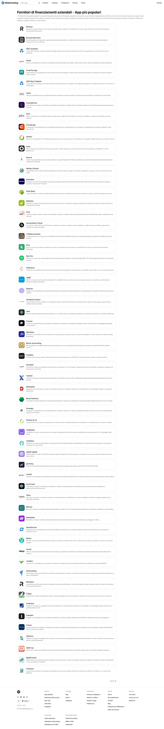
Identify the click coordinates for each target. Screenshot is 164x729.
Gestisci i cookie (21, 705)
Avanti (112, 681)
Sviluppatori (65, 3)
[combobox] (26, 700)
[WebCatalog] (18, 691)
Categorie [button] (69, 700)
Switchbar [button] (48, 703)
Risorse (75, 3)
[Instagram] (27, 697)
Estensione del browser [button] (52, 697)
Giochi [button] (68, 697)
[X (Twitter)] (18, 697)
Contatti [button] (110, 700)
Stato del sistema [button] (113, 709)
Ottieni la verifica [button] (92, 697)
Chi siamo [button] (132, 694)
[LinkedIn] (21, 697)
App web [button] (47, 700)
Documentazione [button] (113, 697)
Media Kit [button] (132, 700)
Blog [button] (109, 703)
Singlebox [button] (48, 706)
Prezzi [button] (110, 694)
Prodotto (45, 3)
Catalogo (54, 3)
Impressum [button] (69, 724)
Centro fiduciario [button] (50, 718)
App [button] (67, 694)
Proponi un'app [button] (91, 700)
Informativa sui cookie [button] (51, 724)
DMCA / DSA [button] (70, 721)
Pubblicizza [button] (90, 703)
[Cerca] (39, 3)
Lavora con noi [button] (133, 697)
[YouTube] (24, 697)
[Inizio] (10, 2)
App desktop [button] (49, 694)
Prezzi (83, 3)
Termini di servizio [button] (71, 718)
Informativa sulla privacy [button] (52, 721)
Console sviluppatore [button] (93, 694)
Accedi (159, 3)
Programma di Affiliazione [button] (116, 706)
